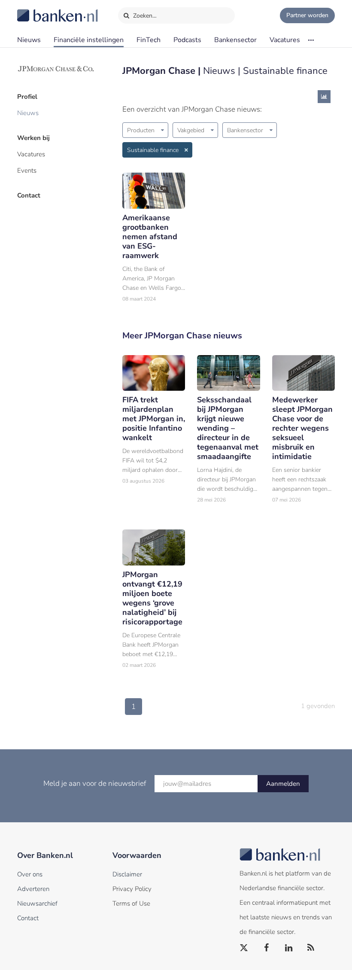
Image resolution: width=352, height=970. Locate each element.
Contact (28, 195)
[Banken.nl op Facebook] (266, 948)
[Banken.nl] (36, 10)
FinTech (149, 40)
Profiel (27, 96)
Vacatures (285, 40)
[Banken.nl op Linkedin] (289, 948)
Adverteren (33, 889)
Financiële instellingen (89, 40)
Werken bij (33, 138)
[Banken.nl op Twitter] (244, 948)
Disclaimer (127, 874)
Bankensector (235, 40)
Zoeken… (144, 16)
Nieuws (29, 40)
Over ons (29, 874)
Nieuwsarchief (37, 903)
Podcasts (187, 40)
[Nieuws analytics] (324, 96)
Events (26, 170)
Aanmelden (283, 783)
